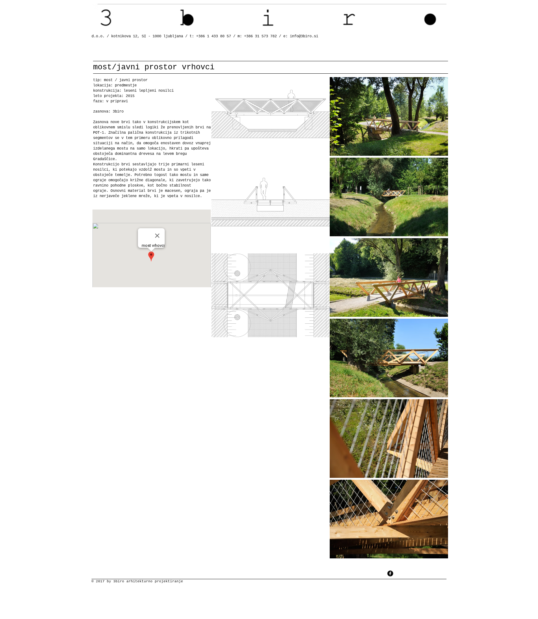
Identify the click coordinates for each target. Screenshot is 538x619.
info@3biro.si (304, 36)
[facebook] (390, 573)
